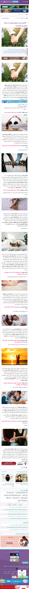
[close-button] (17, 569)
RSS (12, 574)
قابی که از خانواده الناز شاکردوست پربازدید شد (18, 525)
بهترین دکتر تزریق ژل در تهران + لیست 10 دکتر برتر (21, 484)
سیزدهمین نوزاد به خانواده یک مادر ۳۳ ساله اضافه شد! (17, 516)
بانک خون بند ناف (15, 498)
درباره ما (5, 571)
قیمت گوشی (25, 495)
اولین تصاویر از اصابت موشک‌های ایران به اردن (18, 529)
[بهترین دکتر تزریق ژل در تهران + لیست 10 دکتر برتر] (21, 478)
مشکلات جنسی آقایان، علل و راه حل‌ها (11, 190)
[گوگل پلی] (14, 557)
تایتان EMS (8, 498)
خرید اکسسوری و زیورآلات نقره (21, 492)
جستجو (9, 571)
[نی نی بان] (15, 1)
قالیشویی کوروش (24, 498)
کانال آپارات (13, 573)
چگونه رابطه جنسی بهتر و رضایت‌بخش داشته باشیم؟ (17, 512)
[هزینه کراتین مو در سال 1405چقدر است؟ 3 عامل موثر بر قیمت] (7, 478)
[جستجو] (4, 2)
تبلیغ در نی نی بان (6, 573)
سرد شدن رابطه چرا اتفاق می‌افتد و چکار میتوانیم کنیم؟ (17, 514)
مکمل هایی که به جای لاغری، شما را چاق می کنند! (18, 518)
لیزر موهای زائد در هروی (22, 500)
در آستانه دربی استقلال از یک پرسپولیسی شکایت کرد (17, 527)
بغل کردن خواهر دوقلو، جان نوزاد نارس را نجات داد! (17, 507)
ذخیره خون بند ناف (10, 492)
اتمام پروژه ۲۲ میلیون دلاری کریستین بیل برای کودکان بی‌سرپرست (15, 509)
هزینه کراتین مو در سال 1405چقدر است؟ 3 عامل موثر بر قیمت (8, 485)
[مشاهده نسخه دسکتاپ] (2, 2)
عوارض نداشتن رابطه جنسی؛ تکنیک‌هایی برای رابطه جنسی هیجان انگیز (14, 341)
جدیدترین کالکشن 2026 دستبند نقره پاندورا (12, 495)
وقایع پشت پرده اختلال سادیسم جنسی (12, 112)
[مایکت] (14, 554)
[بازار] (14, 560)
